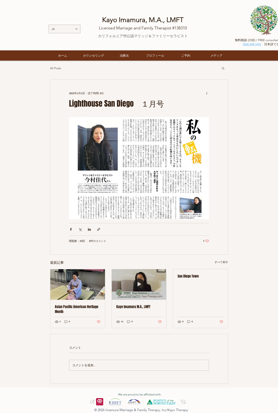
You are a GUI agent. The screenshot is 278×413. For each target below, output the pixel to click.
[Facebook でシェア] (71, 229)
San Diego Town (188, 276)
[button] (223, 68)
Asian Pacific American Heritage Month (76, 309)
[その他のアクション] (206, 93)
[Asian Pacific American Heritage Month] (77, 284)
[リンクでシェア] (98, 229)
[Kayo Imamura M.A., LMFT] (139, 284)
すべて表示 (221, 262)
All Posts (55, 68)
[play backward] (93, 402)
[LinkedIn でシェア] (89, 229)
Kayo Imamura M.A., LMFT (133, 306)
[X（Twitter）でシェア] (80, 229)
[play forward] (182, 402)
